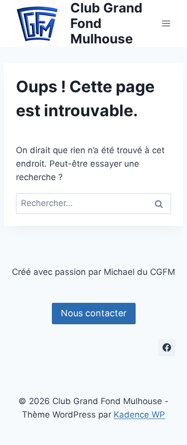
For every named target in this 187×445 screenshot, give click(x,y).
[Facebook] (166, 347)
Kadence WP (139, 415)
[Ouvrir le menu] (166, 23)
